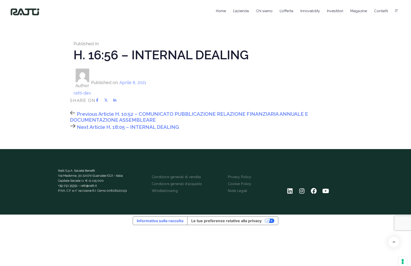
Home (221, 11)
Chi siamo (264, 11)
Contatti (381, 11)
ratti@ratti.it (89, 185)
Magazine (358, 11)
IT (396, 11)
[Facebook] (314, 191)
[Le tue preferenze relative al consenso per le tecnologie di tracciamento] (402, 261)
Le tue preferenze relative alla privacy (226, 220)
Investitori (335, 11)
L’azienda (241, 11)
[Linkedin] (290, 191)
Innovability (310, 11)
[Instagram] (302, 191)
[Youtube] (326, 191)
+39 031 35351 (68, 185)
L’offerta (286, 11)
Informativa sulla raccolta (160, 220)
